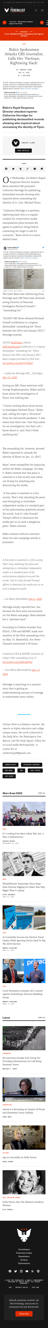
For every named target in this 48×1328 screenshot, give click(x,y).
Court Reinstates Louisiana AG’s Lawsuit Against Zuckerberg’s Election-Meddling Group (23, 994)
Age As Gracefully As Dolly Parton (20, 1157)
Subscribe (24, 1313)
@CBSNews (16, 342)
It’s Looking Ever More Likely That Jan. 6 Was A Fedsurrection (23, 835)
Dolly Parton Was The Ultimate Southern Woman (23, 1204)
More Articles (23, 150)
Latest (6, 1017)
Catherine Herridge (32, 765)
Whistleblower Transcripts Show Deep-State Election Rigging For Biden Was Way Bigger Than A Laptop (24, 887)
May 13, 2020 (10, 377)
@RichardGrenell (11, 346)
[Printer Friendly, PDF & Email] (41, 169)
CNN (21, 770)
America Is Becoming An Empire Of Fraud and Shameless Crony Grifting (24, 1111)
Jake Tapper (35, 770)
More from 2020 (12, 793)
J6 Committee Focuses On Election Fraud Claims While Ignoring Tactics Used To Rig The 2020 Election (24, 940)
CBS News (8, 770)
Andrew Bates (10, 765)
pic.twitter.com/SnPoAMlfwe (17, 662)
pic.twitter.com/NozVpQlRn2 (18, 363)
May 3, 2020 (35, 599)
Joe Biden (9, 776)
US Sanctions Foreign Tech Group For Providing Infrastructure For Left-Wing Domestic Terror (22, 1061)
